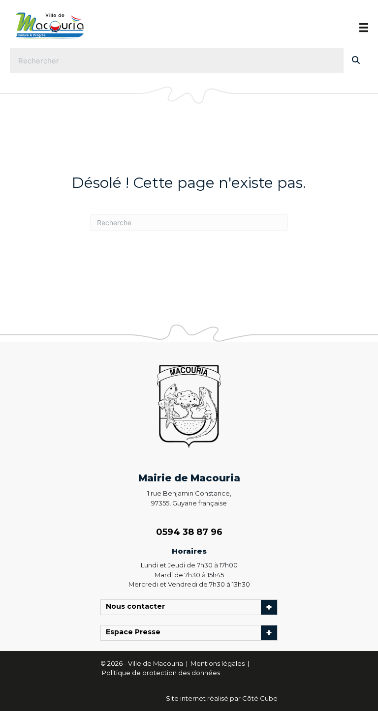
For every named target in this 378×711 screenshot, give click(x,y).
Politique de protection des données (161, 673)
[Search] (356, 60)
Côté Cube (260, 698)
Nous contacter (138, 607)
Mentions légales (218, 663)
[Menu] (364, 27)
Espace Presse (135, 633)
